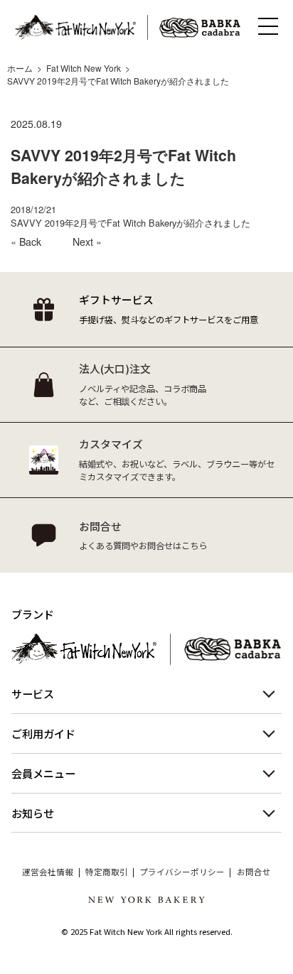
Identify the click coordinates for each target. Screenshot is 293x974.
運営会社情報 (47, 872)
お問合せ (254, 872)
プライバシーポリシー (182, 872)
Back (30, 241)
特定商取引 (106, 872)
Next (83, 241)
